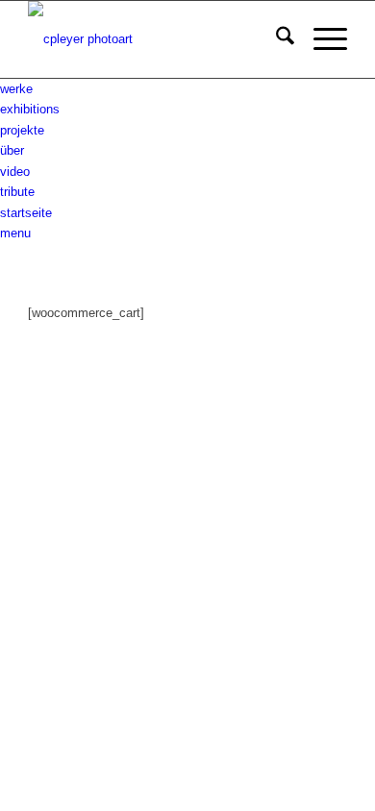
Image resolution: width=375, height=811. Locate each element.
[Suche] (275, 39)
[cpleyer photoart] (155, 39)
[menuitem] (275, 39)
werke (16, 89)
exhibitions (30, 109)
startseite (26, 213)
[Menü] (320, 39)
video (15, 171)
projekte (22, 130)
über (12, 150)
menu (15, 233)
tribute (17, 191)
